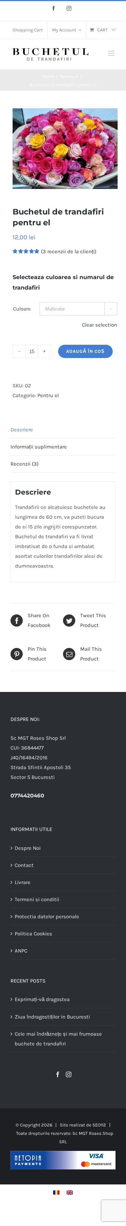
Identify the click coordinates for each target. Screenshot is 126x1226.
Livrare (22, 882)
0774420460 (27, 795)
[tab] (62, 429)
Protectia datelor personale (47, 916)
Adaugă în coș (85, 351)
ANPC (21, 951)
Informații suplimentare (38, 447)
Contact (24, 865)
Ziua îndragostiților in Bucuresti (52, 1017)
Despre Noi (28, 848)
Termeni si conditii (37, 899)
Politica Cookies (33, 934)
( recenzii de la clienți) (68, 251)
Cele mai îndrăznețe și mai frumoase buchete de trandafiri (58, 1039)
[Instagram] (68, 1074)
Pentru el (48, 395)
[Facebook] (58, 1074)
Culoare (22, 309)
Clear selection (99, 325)
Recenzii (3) (24, 464)
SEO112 (99, 1125)
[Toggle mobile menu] (111, 53)
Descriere (21, 429)
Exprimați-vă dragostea (42, 999)
